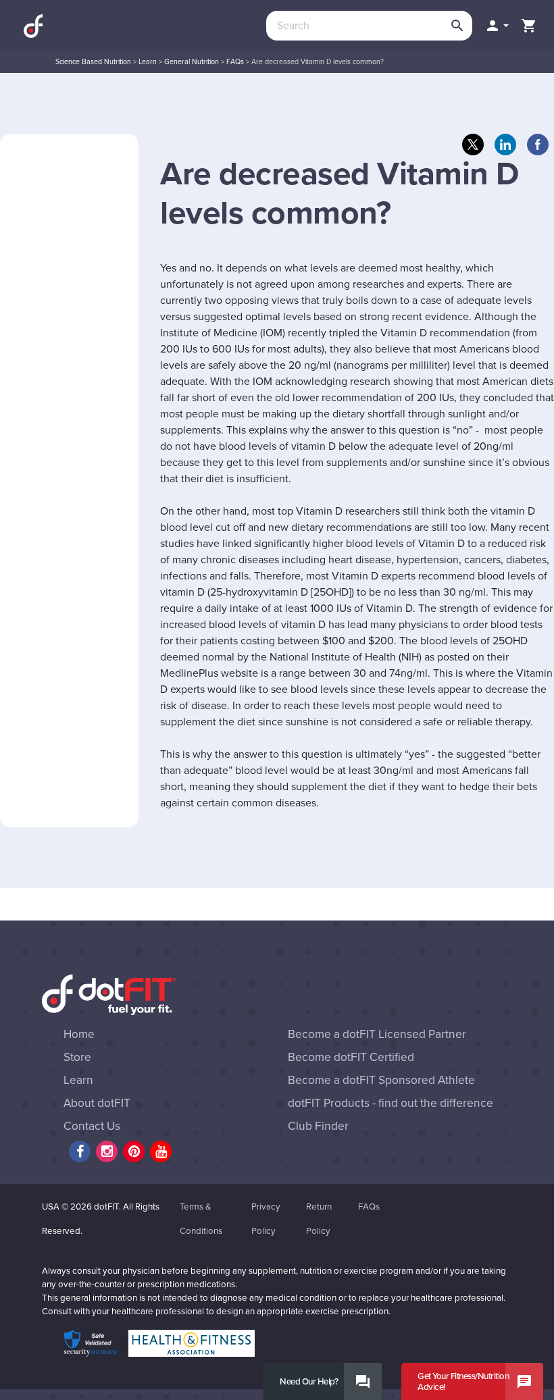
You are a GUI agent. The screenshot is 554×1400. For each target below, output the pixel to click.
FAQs (235, 61)
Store (77, 1057)
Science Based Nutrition (93, 61)
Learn (147, 61)
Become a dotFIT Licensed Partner (377, 1034)
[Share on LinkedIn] (505, 144)
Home (79, 1034)
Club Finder (318, 1126)
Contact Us (92, 1126)
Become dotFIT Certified (351, 1057)
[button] (496, 25)
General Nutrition (191, 61)
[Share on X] (473, 144)
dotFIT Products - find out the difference (390, 1103)
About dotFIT (97, 1103)
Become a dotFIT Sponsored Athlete (381, 1080)
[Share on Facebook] (538, 144)
